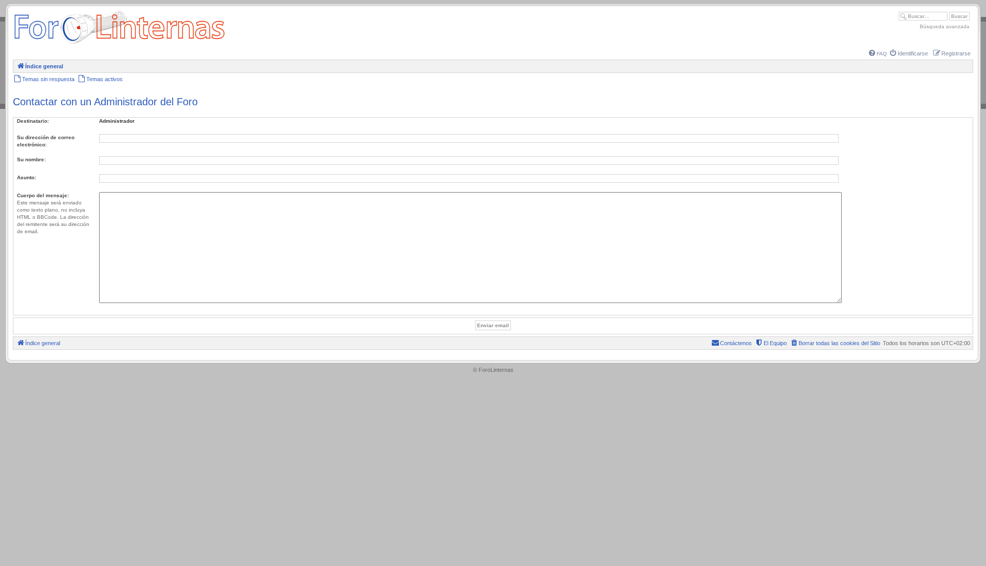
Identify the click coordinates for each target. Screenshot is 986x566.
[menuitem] (877, 53)
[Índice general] (119, 43)
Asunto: (26, 177)
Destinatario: (33, 121)
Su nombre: (31, 159)
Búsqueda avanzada (945, 26)
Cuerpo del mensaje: (43, 195)
